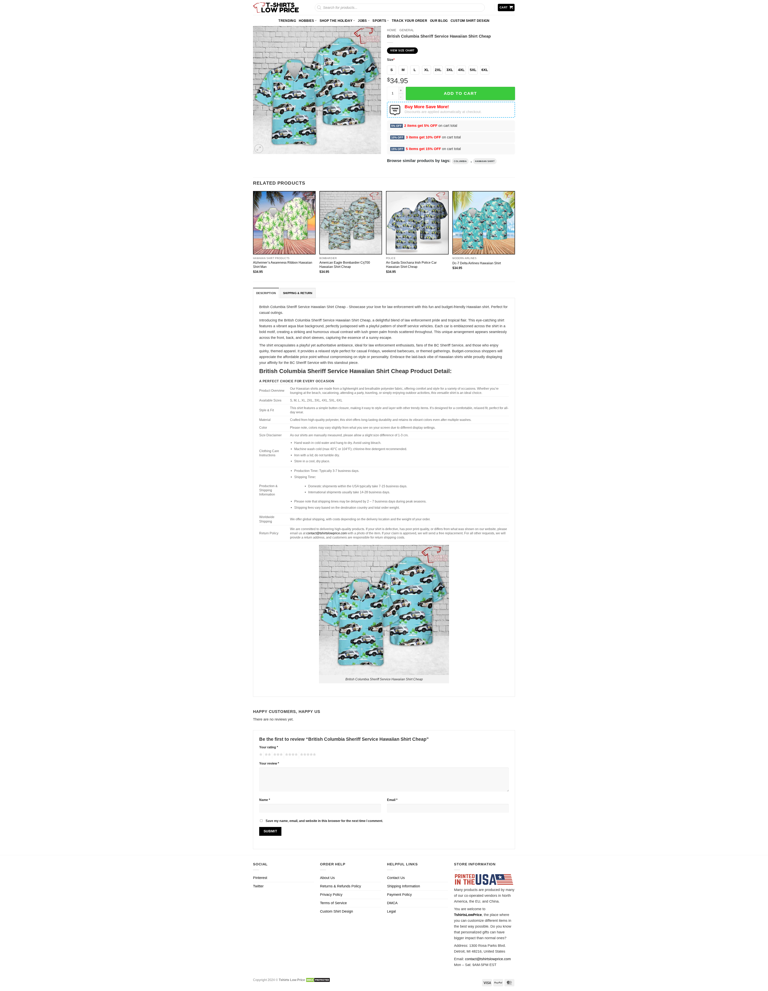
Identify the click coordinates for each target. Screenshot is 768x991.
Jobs (362, 20)
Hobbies (306, 20)
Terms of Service (333, 903)
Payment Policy (399, 895)
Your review (269, 763)
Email (392, 800)
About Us (327, 878)
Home (391, 30)
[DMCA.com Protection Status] (318, 980)
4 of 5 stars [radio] (291, 755)
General (406, 30)
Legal (391, 911)
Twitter (258, 886)
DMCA (392, 903)
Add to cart (460, 93)
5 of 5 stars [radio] (307, 755)
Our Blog (439, 20)
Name (264, 800)
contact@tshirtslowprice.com (326, 533)
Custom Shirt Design (470, 20)
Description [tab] (266, 293)
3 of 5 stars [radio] (277, 755)
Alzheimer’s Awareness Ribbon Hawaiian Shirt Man (282, 264)
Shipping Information (403, 886)
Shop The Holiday (336, 20)
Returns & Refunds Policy (340, 886)
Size (391, 59)
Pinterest (260, 878)
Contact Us (396, 878)
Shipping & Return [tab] (297, 293)
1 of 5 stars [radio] (260, 755)
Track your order (409, 20)
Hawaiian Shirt (485, 161)
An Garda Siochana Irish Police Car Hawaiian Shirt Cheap (411, 264)
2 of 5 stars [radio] (267, 755)
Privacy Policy (331, 895)
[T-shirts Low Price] (276, 7)
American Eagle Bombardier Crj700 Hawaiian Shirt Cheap (344, 264)
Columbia (460, 161)
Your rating (268, 747)
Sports (379, 20)
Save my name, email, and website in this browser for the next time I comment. (324, 821)
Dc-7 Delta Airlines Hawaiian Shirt (476, 263)
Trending (287, 20)
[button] (506, 7)
